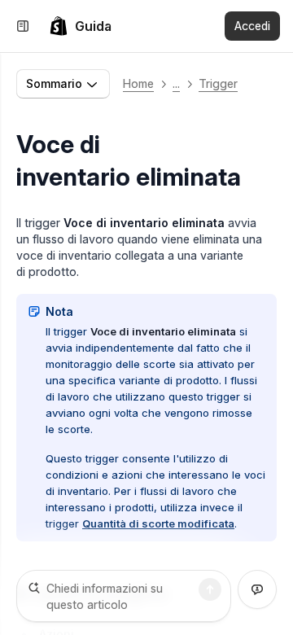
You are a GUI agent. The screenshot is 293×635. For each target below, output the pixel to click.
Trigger (218, 83)
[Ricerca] (210, 589)
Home (138, 83)
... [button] (176, 83)
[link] (80, 26)
